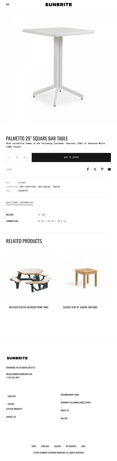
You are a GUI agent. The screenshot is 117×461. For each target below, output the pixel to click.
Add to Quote (71, 157)
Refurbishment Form (70, 394)
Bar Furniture (28, 187)
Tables (56, 187)
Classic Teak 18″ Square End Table (80, 307)
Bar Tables (44, 187)
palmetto (23, 191)
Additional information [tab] (19, 203)
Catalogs (12, 396)
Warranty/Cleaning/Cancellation (75, 402)
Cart (83, 446)
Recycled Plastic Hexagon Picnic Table (28, 307)
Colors (11, 404)
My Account (71, 446)
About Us (65, 410)
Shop (34, 446)
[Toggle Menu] (7, 5)
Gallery (64, 418)
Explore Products (14, 408)
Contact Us (11, 416)
